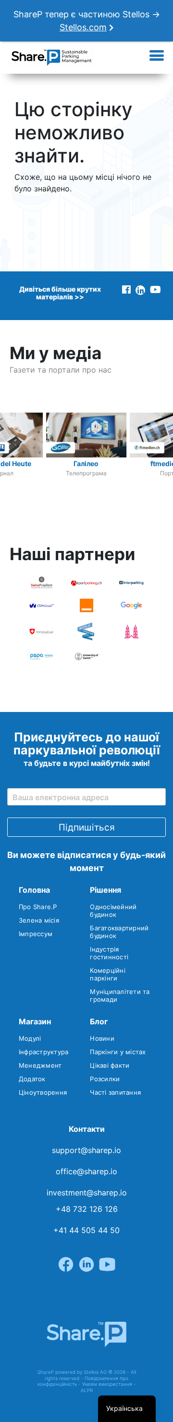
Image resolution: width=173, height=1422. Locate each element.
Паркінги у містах (118, 1052)
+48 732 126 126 (87, 1209)
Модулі (30, 1038)
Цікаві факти (109, 1065)
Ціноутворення (43, 1092)
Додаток (32, 1079)
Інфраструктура (44, 1052)
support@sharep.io (86, 1150)
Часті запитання (115, 1092)
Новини (102, 1038)
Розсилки (105, 1079)
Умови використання (107, 1384)
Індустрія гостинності (109, 953)
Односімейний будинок (113, 910)
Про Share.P (38, 907)
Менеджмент (40, 1065)
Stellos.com (83, 27)
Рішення (105, 890)
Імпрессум (35, 934)
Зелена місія (39, 920)
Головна (34, 890)
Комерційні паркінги (107, 974)
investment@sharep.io (87, 1192)
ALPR (87, 1390)
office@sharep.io (86, 1171)
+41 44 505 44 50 (86, 1230)
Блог (99, 1021)
